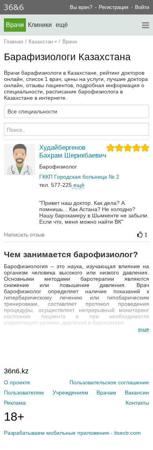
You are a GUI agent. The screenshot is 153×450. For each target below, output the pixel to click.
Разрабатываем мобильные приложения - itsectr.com (72, 433)
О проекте (17, 382)
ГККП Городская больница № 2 (79, 177)
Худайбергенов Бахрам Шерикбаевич (72, 151)
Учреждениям (70, 392)
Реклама (15, 403)
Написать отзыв (24, 234)
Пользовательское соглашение (109, 382)
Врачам (106, 392)
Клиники (40, 25)
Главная (13, 42)
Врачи (15, 25)
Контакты (137, 403)
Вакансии (137, 392)
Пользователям (24, 392)
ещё (78, 185)
